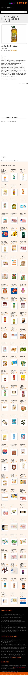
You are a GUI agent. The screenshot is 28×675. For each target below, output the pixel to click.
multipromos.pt (5, 674)
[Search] (25, 12)
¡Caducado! (13, 50)
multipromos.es (13, 674)
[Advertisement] (14, 99)
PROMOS (21, 3)
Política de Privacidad (16, 657)
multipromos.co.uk (22, 674)
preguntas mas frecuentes (19, 667)
